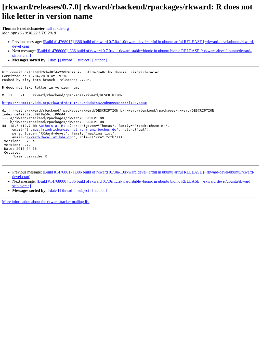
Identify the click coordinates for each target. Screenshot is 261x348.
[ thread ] (67, 60)
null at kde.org (57, 28)
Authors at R (51, 126)
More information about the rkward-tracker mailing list (45, 201)
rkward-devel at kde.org (50, 137)
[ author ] (99, 60)
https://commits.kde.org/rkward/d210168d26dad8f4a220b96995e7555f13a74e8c (74, 103)
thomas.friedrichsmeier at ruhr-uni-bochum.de (71, 129)
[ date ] (53, 60)
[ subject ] (83, 60)
